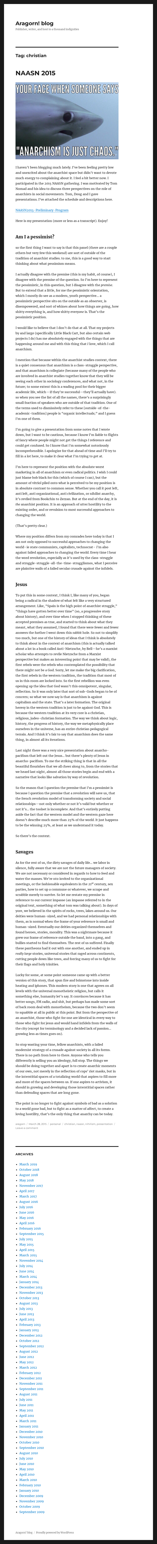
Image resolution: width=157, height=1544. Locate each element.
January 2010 (29, 1490)
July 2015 (26, 1239)
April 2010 (26, 1474)
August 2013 (28, 1303)
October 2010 (29, 1442)
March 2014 (28, 1276)
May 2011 (26, 1410)
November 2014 (31, 1260)
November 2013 (31, 1293)
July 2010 (26, 1458)
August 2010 (28, 1453)
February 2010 (30, 1485)
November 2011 (31, 1383)
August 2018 (28, 1175)
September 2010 (31, 1448)
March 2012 (28, 1367)
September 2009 (32, 1512)
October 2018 (29, 1170)
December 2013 (30, 1287)
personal (55, 1123)
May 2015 (26, 1244)
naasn (80, 1123)
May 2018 (26, 1180)
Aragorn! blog (35, 23)
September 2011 (31, 1389)
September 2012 (31, 1346)
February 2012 (30, 1373)
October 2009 (29, 1506)
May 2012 (26, 1362)
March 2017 (28, 1196)
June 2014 (26, 1271)
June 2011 (26, 1405)
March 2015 (28, 1255)
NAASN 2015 (36, 73)
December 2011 (30, 1378)
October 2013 (29, 1298)
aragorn (20, 1123)
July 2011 (25, 1400)
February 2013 (30, 1325)
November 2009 (31, 1501)
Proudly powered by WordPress (55, 1532)
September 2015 (31, 1234)
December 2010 (31, 1432)
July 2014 (26, 1266)
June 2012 (26, 1357)
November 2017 (31, 1186)
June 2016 (26, 1212)
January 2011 (28, 1426)
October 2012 (29, 1341)
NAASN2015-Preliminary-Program (42, 210)
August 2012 (28, 1351)
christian (69, 1123)
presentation (105, 1123)
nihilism (90, 1123)
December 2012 (31, 1335)
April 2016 (27, 1223)
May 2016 (26, 1218)
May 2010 (26, 1469)
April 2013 (26, 1319)
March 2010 (28, 1480)
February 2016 (30, 1228)
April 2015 (26, 1250)
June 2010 (26, 1464)
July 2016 (26, 1207)
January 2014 (29, 1282)
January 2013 (29, 1330)
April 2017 (26, 1191)
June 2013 (26, 1314)
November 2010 (31, 1437)
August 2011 (28, 1394)
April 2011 (26, 1416)
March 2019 (28, 1164)
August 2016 (28, 1202)
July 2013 (26, 1309)
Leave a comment (27, 1127)
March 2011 (27, 1421)
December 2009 (31, 1496)
